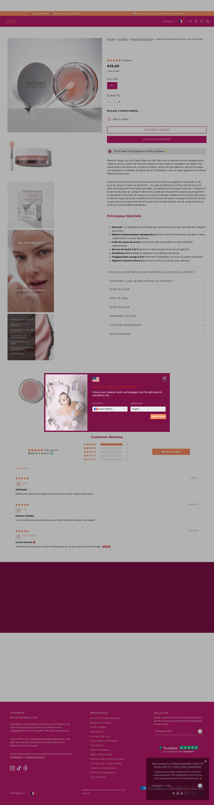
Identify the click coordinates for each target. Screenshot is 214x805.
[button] (164, 379)
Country (97, 403)
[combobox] (103, 409)
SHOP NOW (158, 416)
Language (136, 403)
